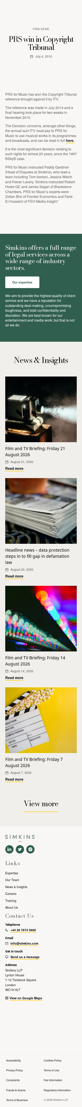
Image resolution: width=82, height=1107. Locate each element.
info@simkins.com (24, 943)
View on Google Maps (26, 998)
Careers (10, 893)
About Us (11, 907)
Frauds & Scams (16, 1090)
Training (10, 900)
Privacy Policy (14, 1070)
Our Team (12, 880)
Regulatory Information (57, 1090)
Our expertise (22, 282)
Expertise (11, 873)
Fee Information (53, 1080)
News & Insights (16, 887)
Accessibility (13, 1060)
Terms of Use (51, 1070)
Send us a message (25, 957)
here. (70, 140)
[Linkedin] (9, 849)
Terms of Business (17, 1100)
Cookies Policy (52, 1060)
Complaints (13, 1080)
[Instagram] (30, 849)
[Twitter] (20, 849)
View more (41, 803)
